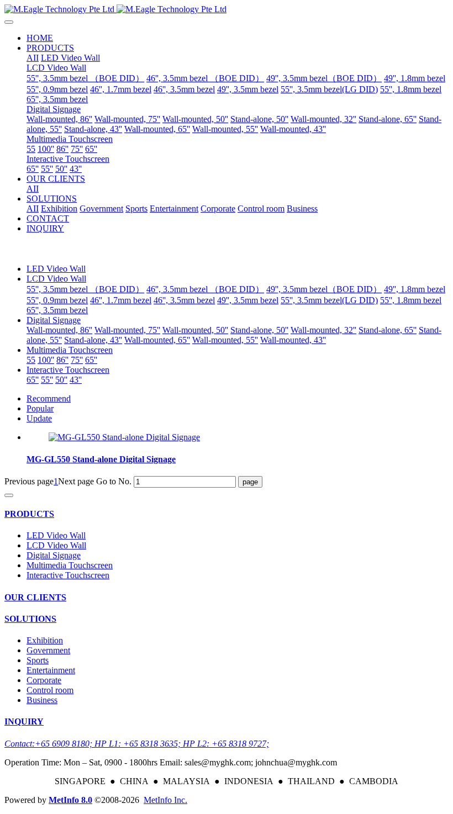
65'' (91, 359)
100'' (46, 359)
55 (31, 359)
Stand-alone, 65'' (388, 330)
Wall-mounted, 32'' (323, 330)
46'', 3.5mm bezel (184, 300)
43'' (76, 379)
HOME (40, 38)
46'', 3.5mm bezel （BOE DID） (205, 289)
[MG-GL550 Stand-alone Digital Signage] (124, 437)
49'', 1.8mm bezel (414, 289)
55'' (47, 379)
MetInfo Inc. (165, 800)
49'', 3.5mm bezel (247, 300)
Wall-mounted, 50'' (195, 330)
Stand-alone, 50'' (259, 330)
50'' (61, 379)
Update (39, 418)
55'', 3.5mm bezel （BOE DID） (85, 289)
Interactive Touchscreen (68, 369)
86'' (62, 359)
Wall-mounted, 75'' (127, 330)
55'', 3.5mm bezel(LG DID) (329, 300)
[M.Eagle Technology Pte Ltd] (226, 9)
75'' (77, 359)
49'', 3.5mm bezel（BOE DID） (324, 289)
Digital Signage (54, 320)
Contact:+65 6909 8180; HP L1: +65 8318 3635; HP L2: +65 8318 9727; (136, 743)
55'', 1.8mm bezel (410, 300)
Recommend (49, 398)
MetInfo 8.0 (70, 800)
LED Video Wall (56, 268)
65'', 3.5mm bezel (57, 310)
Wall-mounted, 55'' (225, 340)
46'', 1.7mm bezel (120, 300)
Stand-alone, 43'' (93, 340)
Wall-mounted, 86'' (59, 330)
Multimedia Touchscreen (70, 350)
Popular (40, 408)
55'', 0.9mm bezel (57, 300)
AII (33, 57)
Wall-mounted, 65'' (157, 340)
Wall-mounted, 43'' (293, 340)
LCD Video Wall (56, 278)
